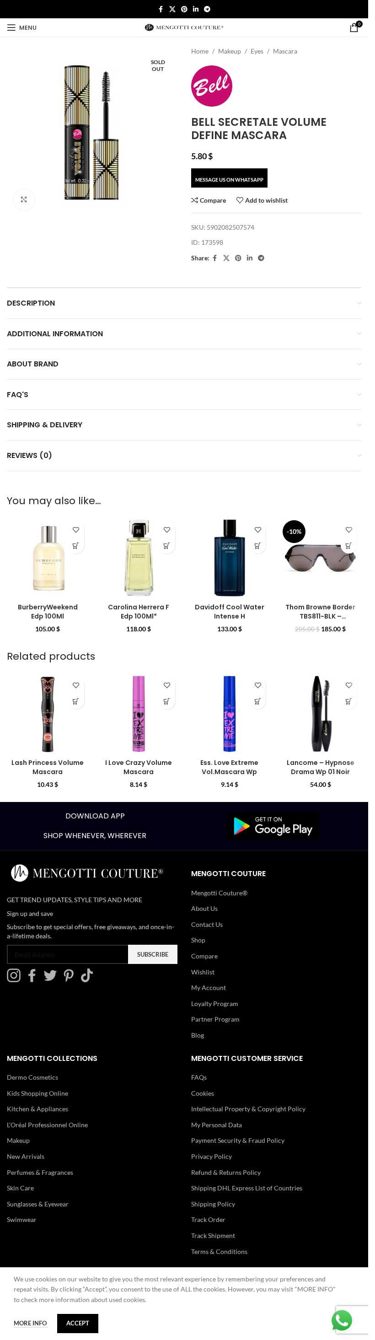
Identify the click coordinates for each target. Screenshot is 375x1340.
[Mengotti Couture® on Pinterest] (71, 980)
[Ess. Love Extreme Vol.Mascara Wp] (230, 713)
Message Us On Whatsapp (229, 180)
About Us (204, 908)
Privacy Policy (211, 1156)
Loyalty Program (214, 1003)
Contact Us (207, 924)
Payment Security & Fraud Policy (237, 1140)
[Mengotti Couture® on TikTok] (89, 980)
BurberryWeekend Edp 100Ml (48, 612)
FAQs (199, 1077)
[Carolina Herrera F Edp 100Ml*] (139, 558)
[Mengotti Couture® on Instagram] (16, 980)
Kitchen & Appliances (37, 1109)
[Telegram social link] (207, 9)
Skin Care (20, 1188)
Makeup (229, 51)
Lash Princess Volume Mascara (47, 767)
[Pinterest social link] (184, 9)
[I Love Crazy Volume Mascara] (139, 713)
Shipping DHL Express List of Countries (246, 1188)
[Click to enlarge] (24, 199)
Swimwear (22, 1219)
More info (31, 1323)
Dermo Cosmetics (32, 1077)
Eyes (257, 51)
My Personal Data (216, 1125)
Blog (197, 1035)
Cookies (202, 1093)
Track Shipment (213, 1235)
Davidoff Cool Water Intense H (229, 612)
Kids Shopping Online (37, 1093)
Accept (77, 1323)
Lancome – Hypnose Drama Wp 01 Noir (320, 767)
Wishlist (202, 972)
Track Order (208, 1219)
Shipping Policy (213, 1204)
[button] (76, 546)
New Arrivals (25, 1156)
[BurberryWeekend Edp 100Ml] (48, 558)
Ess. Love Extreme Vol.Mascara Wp (229, 767)
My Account (208, 987)
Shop (198, 940)
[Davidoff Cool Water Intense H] (230, 558)
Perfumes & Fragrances (40, 1172)
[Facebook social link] (160, 9)
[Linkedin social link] (195, 9)
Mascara (285, 51)
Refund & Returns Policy (226, 1172)
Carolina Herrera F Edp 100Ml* (138, 612)
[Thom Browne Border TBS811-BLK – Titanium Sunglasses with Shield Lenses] (320, 558)
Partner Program (215, 1019)
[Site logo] (184, 27)
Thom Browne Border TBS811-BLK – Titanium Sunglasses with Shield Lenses (320, 621)
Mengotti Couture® (219, 893)
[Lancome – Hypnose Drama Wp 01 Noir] (320, 713)
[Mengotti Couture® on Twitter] (52, 980)
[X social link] (172, 9)
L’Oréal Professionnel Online (47, 1125)
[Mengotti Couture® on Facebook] (34, 980)
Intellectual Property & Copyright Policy (248, 1109)
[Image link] (273, 825)
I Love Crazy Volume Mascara (138, 767)
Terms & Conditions (219, 1251)
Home (200, 51)
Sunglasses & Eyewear (38, 1204)
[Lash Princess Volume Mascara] (48, 713)
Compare (204, 956)
